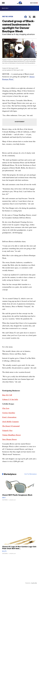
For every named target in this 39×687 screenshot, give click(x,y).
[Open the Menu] (3, 2)
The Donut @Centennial (11, 426)
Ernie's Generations (9, 417)
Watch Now (33, 2)
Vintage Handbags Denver (11, 435)
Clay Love (5, 408)
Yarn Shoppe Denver (9, 439)
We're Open (7, 16)
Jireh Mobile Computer (10, 421)
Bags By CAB (7, 395)
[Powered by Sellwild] (34, 583)
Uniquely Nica (7, 430)
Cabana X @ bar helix (10, 399)
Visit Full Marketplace (30, 474)
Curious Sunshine (8, 413)
